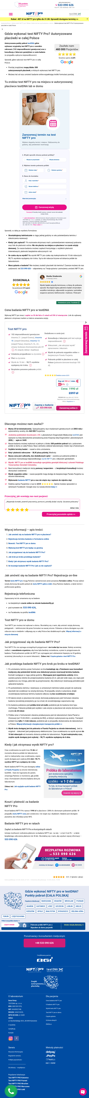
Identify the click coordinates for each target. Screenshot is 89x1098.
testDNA (31, 43)
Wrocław (69, 901)
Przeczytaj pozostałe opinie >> (61, 514)
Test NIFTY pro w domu (53, 1012)
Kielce (78, 906)
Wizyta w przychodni (33, 159)
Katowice (41, 906)
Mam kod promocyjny (44, 198)
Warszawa (46, 901)
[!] (12, 350)
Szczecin (60, 906)
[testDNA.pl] (55, 970)
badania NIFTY (24, 480)
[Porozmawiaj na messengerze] (62, 865)
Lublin (70, 906)
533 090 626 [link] (26, 268)
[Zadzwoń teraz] (63, 851)
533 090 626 (11, 839)
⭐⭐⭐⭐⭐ (56, 375)
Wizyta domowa (54, 159)
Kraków (58, 901)
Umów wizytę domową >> (74, 925)
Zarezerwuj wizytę (46, 207)
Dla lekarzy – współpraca (16, 1067)
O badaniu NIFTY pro (52, 1004)
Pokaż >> (11, 921)
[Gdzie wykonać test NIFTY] (45, 982)
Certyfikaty (11, 1029)
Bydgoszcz (63, 911)
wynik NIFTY (47, 459)
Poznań (79, 901)
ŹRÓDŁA (49, 1024)
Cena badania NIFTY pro (54, 1000)
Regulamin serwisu (14, 1056)
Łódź (50, 906)
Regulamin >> (71, 401)
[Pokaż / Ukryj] (86, 322)
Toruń (6, 916)
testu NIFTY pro (17, 581)
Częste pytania (51, 1016)
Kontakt (10, 1033)
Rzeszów (30, 911)
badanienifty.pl (5, 23)
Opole (40, 911)
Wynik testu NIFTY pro (53, 1008)
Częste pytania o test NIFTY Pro (62, 656)
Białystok (50, 911)
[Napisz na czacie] (77, 865)
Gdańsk (29, 906)
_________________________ (17, 1064)
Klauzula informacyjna (15, 1052)
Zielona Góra (77, 911)
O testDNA (11, 1025)
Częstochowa (18, 916)
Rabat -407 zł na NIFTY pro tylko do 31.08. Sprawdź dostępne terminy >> (44, 19)
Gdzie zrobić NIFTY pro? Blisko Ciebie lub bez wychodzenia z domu (32, 23)
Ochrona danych (51, 1020)
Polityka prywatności (15, 1060)
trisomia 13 (35, 341)
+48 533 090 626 (44, 943)
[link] (39, 724)
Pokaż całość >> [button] (37, 225)
